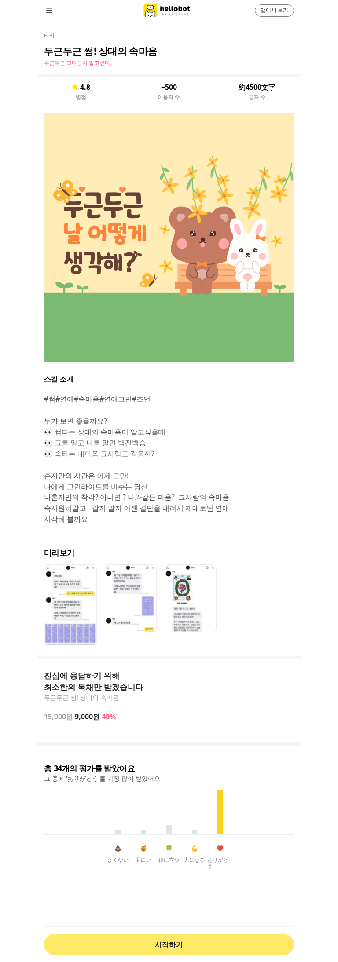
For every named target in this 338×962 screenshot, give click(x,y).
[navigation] (61, 10)
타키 (49, 35)
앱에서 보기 (274, 10)
